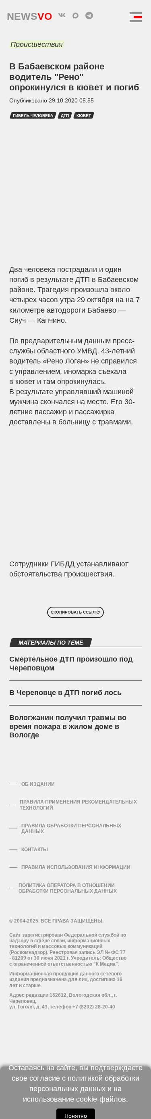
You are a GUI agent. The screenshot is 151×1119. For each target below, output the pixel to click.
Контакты (34, 849)
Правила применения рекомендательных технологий (78, 804)
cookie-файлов (101, 1099)
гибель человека (33, 115)
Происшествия (36, 44)
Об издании (38, 784)
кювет (84, 115)
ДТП (65, 115)
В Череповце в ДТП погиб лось (65, 693)
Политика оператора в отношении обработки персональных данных (68, 888)
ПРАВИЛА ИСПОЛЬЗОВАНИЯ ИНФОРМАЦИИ (75, 867)
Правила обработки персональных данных (71, 828)
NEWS (29, 14)
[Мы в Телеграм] (89, 15)
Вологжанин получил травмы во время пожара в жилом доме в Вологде (67, 726)
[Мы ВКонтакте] (62, 15)
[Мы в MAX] (75, 15)
